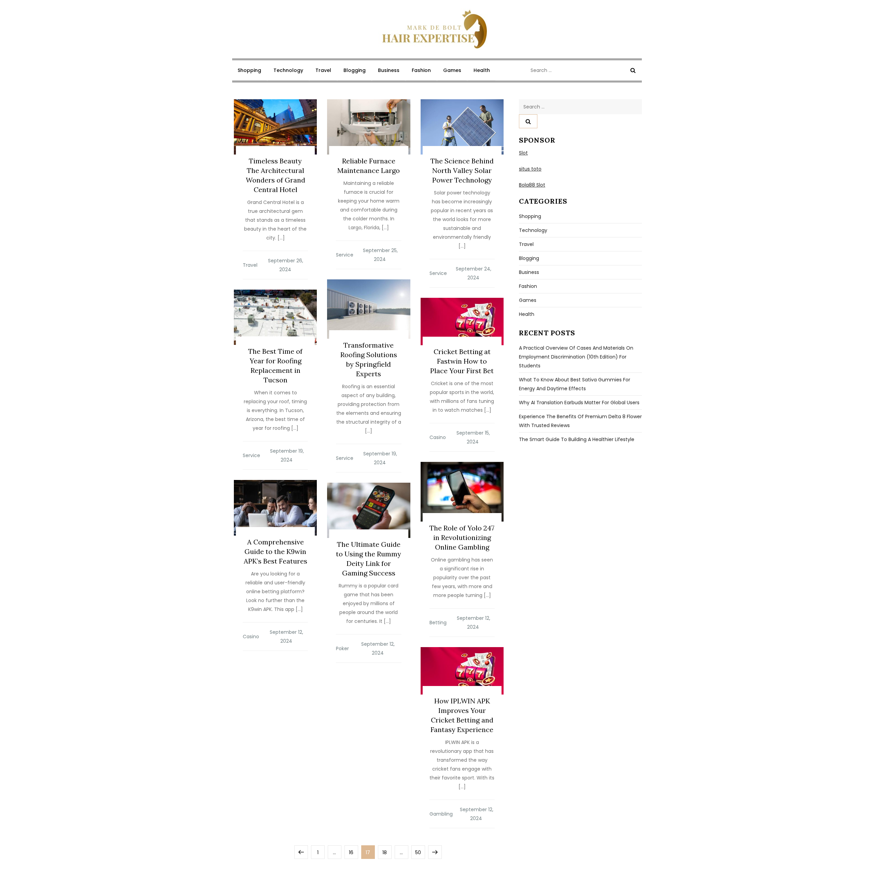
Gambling (441, 814)
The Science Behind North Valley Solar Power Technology (462, 170)
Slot (523, 152)
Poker (342, 648)
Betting (438, 622)
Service (344, 255)
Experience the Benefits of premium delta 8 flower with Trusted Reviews (580, 421)
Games (452, 70)
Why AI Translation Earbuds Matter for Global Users (579, 402)
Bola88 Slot (532, 184)
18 (387, 852)
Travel (323, 70)
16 (353, 852)
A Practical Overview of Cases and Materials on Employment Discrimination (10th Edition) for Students (576, 357)
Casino (437, 437)
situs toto (530, 168)
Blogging (354, 70)
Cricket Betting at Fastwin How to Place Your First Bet (462, 361)
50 (420, 852)
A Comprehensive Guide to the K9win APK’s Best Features (275, 551)
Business (388, 70)
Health (482, 70)
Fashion (421, 70)
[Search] (633, 70)
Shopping (249, 70)
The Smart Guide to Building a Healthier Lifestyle (576, 439)
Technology (288, 70)
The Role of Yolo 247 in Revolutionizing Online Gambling (461, 537)
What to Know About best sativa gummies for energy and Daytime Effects (574, 384)
